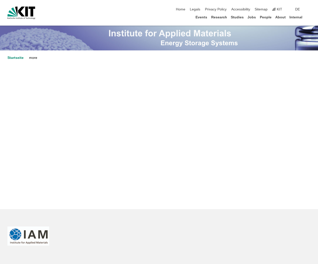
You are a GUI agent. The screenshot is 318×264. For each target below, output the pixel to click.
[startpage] (309, 17)
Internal (295, 17)
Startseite (15, 58)
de (297, 9)
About (280, 17)
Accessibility (240, 9)
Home (180, 9)
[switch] (309, 9)
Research (219, 17)
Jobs (251, 17)
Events (201, 17)
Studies (237, 17)
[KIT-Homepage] (21, 12)
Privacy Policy (216, 9)
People (266, 17)
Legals (195, 9)
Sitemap (261, 9)
